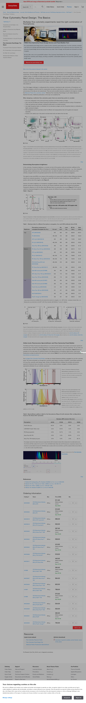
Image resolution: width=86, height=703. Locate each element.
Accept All (67, 697)
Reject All (78, 697)
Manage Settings (7, 697)
